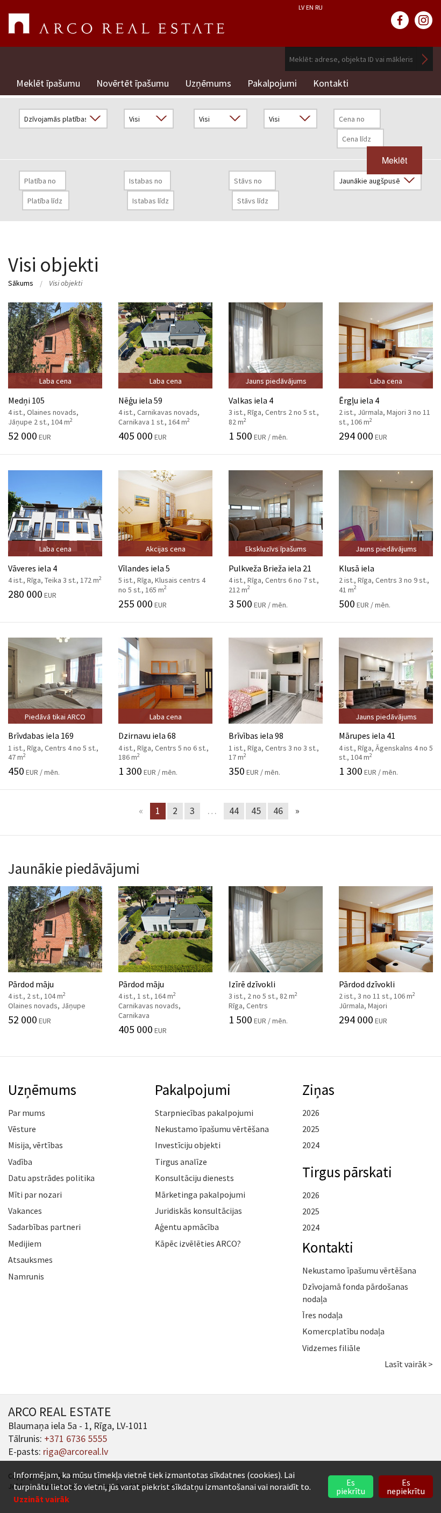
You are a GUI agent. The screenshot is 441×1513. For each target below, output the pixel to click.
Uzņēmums (208, 83)
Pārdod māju (50, 989)
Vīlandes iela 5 (161, 572)
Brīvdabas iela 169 (53, 740)
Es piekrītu (350, 1486)
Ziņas (318, 1089)
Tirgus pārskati (347, 1172)
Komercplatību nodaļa (343, 1331)
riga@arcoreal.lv (75, 1451)
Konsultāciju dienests (194, 1177)
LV (301, 7)
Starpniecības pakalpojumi (204, 1112)
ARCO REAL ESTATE (116, 23)
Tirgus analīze (181, 1161)
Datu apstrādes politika (51, 1177)
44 (234, 810)
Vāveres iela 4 (55, 567)
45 (256, 810)
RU (319, 7)
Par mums (26, 1112)
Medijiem (24, 1243)
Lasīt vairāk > (409, 1364)
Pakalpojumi (272, 83)
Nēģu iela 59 (160, 405)
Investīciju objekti (187, 1145)
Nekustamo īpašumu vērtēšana (212, 1128)
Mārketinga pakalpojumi (200, 1194)
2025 (310, 1128)
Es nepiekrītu (406, 1486)
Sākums (20, 283)
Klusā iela (384, 572)
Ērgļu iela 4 (384, 405)
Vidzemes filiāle (331, 1347)
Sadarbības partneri (44, 1226)
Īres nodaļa (322, 1315)
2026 (310, 1112)
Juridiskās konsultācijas (198, 1210)
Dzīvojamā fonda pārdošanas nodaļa (355, 1292)
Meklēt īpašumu (48, 83)
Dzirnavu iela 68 (163, 740)
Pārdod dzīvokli (381, 989)
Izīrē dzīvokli (271, 989)
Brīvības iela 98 (274, 740)
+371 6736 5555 (75, 1438)
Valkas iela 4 (274, 405)
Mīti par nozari (35, 1194)
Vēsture (22, 1128)
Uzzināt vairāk (41, 1499)
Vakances (25, 1210)
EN (310, 7)
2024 (310, 1145)
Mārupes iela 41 (386, 740)
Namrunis (26, 1276)
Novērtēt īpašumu (132, 83)
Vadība (20, 1161)
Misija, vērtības (35, 1145)
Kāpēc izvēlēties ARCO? (198, 1243)
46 (278, 810)
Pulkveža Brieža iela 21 (274, 572)
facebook (400, 20)
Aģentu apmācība (187, 1226)
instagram (424, 20)
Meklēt (425, 59)
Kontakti (330, 83)
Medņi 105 (50, 405)
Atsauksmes (30, 1259)
